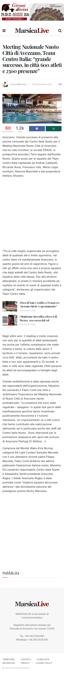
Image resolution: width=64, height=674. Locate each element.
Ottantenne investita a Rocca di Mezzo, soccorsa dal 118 (38, 318)
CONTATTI (26, 659)
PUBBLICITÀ (43, 659)
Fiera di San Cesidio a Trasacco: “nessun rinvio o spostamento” (40, 304)
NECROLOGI (8, 663)
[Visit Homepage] (32, 30)
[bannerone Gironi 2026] (32, 11)
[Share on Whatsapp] (54, 128)
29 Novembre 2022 (42, 84)
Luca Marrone (19, 84)
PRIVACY (25, 663)
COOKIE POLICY (44, 663)
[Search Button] (60, 31)
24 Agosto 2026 (28, 311)
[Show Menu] (4, 31)
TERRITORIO (8, 659)
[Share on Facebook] (37, 128)
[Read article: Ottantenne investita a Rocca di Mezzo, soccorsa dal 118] (9, 320)
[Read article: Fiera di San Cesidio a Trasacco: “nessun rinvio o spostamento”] (9, 306)
